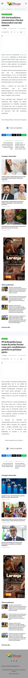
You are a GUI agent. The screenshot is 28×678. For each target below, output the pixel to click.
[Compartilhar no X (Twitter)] (14, 32)
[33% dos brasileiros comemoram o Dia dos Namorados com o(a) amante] (14, 43)
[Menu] (2, 3)
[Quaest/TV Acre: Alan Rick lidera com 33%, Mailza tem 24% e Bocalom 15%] (14, 486)
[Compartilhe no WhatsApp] (18, 32)
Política (4, 338)
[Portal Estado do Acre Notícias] (14, 3)
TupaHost (14, 671)
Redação (5, 28)
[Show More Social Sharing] (24, 32)
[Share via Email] (21, 32)
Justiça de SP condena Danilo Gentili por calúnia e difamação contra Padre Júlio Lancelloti (13, 203)
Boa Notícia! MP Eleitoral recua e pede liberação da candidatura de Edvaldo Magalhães (12, 544)
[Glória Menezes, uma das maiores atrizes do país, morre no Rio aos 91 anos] (14, 217)
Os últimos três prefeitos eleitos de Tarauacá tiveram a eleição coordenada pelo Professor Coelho (20, 146)
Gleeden (14, 75)
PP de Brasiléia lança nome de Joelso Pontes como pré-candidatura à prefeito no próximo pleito (7, 146)
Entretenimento (7, 14)
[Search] (26, 3)
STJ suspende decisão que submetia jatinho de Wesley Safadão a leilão (7, 465)
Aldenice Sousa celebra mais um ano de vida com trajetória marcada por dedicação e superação (14, 178)
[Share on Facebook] (11, 32)
